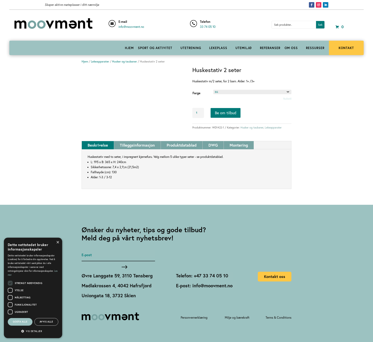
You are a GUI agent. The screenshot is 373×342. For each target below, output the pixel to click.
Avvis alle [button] (46, 321)
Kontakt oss (274, 276)
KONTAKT (346, 48)
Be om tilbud (225, 112)
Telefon (205, 21)
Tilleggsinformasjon (137, 145)
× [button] (57, 241)
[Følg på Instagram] (318, 5)
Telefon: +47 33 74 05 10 (202, 276)
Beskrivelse (98, 145)
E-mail (123, 21)
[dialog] (33, 288)
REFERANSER (270, 48)
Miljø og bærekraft (237, 317)
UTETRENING (190, 48)
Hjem (85, 61)
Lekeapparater (100, 61)
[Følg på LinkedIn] (325, 5)
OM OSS (291, 48)
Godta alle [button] (20, 321)
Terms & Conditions (278, 317)
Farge (196, 93)
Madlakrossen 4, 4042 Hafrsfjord (117, 285)
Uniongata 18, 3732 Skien (109, 295)
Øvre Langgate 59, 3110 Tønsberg (117, 276)
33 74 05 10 (207, 27)
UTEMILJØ (243, 48)
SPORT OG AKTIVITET (155, 48)
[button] (33, 331)
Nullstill (287, 98)
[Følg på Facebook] (311, 5)
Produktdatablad (182, 145)
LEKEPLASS (218, 48)
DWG (213, 145)
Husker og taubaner (124, 61)
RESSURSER (315, 48)
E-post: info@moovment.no (204, 285)
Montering (239, 145)
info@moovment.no (131, 27)
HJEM (129, 48)
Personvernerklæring (194, 317)
